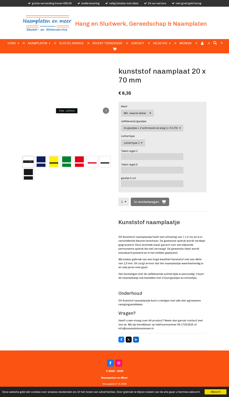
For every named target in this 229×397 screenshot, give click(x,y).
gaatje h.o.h (128, 178)
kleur (124, 106)
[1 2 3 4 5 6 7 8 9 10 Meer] (123, 202)
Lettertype (128, 136)
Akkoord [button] (215, 391)
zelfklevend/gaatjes (133, 121)
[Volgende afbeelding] (106, 111)
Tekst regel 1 (129, 151)
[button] (28, 161)
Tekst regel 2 (129, 164)
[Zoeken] (215, 42)
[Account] (202, 43)
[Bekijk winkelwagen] (114, 49)
